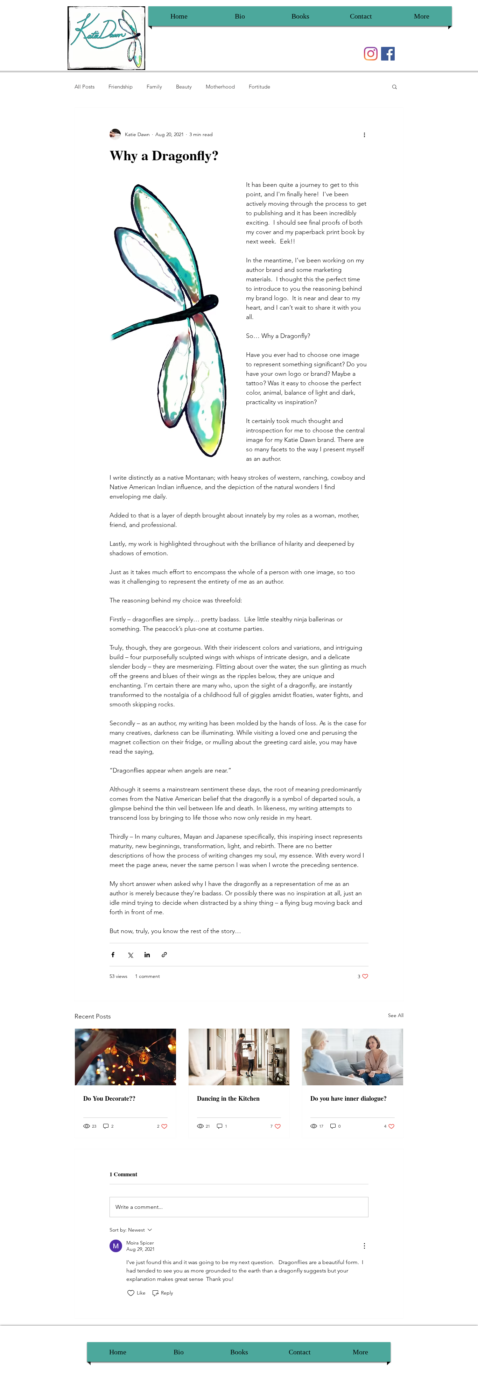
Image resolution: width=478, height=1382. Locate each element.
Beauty (184, 86)
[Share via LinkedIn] (147, 954)
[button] (394, 86)
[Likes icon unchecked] (130, 1293)
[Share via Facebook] (113, 954)
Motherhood (220, 86)
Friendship (120, 86)
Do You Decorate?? (109, 1098)
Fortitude (259, 86)
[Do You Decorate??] (125, 1057)
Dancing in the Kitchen (228, 1098)
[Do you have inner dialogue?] (352, 1057)
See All (395, 1015)
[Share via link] (164, 954)
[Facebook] (388, 54)
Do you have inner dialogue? (348, 1098)
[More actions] (364, 134)
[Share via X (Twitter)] (130, 954)
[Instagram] (371, 54)
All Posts (84, 86)
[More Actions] (364, 1246)
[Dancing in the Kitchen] (239, 1057)
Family (154, 86)
